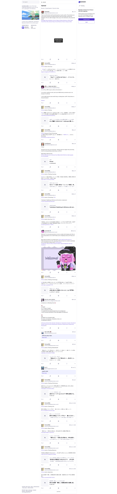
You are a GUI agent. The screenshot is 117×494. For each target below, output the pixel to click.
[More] (75, 59)
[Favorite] (58, 59)
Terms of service (30, 487)
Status (32, 486)
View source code (29, 491)
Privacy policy (24, 487)
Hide (74, 247)
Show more (44, 337)
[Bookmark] (67, 59)
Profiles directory (36, 486)
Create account (86, 19)
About (29, 486)
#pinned (42, 100)
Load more (58, 491)
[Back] (41, 2)
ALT (74, 269)
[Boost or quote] (50, 59)
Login (86, 22)
